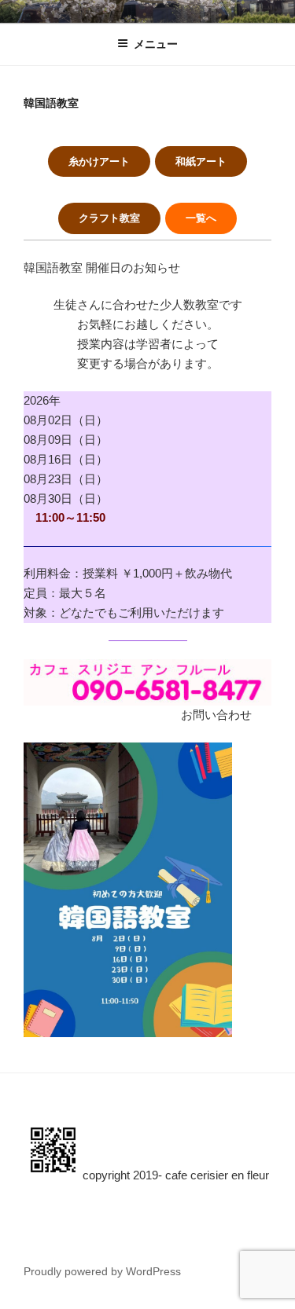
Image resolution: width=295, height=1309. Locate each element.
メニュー (156, 44)
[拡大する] (211, 763)
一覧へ (201, 218)
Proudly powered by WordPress (102, 1271)
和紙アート (201, 161)
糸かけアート (99, 161)
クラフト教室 (109, 218)
